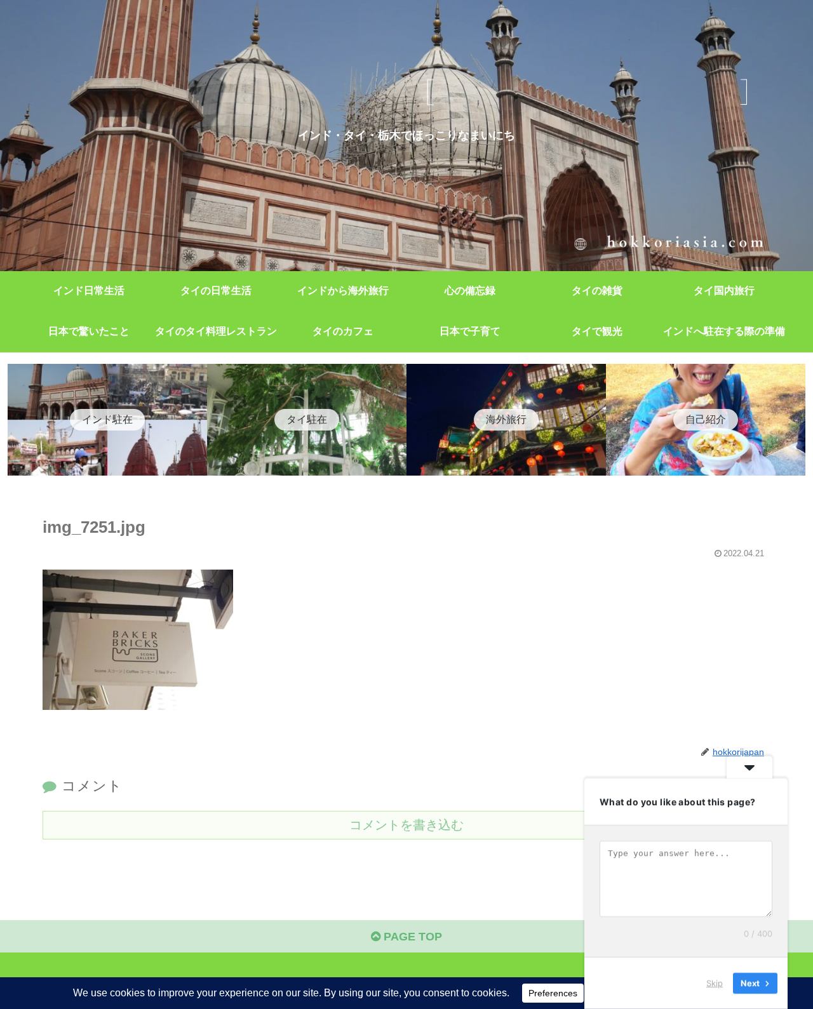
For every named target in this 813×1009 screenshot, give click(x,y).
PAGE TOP (411, 936)
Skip (714, 983)
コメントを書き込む (406, 825)
